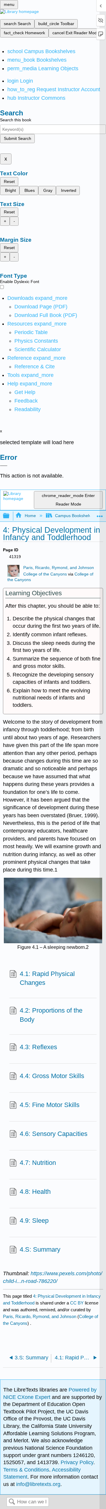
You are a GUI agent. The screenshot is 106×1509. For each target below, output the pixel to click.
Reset (9, 181)
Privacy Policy (77, 1462)
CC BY (77, 1302)
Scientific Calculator (37, 349)
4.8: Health (35, 1191)
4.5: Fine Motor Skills (50, 1105)
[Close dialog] (3, 465)
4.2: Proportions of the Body (51, 1015)
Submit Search (17, 138)
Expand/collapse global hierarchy (10, 516)
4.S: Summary (40, 1249)
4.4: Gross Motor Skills (52, 1076)
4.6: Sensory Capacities (53, 1133)
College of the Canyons (45, 574)
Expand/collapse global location (100, 514)
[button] (26, 401)
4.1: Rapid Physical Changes (47, 978)
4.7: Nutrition (38, 1162)
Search (11, 1502)
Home (30, 515)
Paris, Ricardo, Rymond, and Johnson (58, 567)
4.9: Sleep (34, 1220)
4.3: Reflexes (38, 1047)
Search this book (15, 119)
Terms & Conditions (26, 1470)
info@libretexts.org (37, 1484)
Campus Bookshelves (75, 515)
